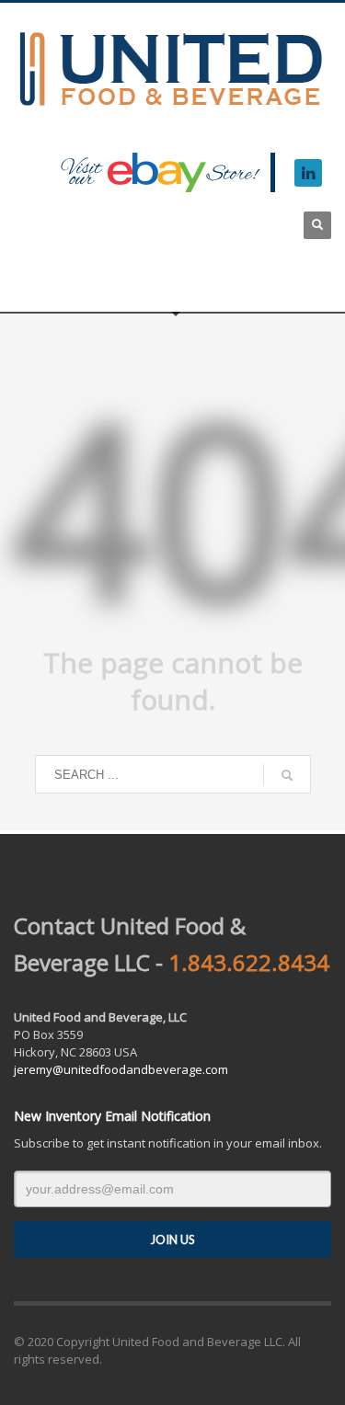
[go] (287, 775)
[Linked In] (308, 173)
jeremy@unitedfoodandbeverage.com (121, 1069)
